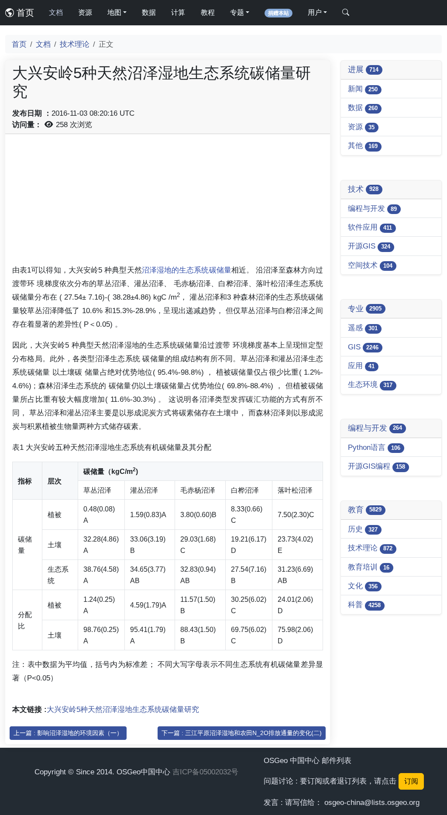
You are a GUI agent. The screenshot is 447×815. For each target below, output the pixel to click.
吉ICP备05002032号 (205, 771)
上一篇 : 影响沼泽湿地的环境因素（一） (68, 732)
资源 (85, 12)
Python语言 (374, 447)
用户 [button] (315, 12)
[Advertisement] (167, 202)
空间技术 (370, 265)
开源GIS (369, 246)
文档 (56, 12)
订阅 (411, 781)
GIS (363, 346)
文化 (363, 585)
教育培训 (368, 567)
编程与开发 (372, 208)
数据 (149, 12)
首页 (24, 12)
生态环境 (370, 384)
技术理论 (74, 44)
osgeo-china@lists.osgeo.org (371, 802)
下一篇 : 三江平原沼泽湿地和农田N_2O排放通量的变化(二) (242, 732)
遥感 (363, 327)
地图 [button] (114, 12)
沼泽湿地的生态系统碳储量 (186, 270)
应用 (361, 365)
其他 (363, 145)
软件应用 (370, 227)
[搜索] (346, 12)
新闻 (363, 88)
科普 (364, 604)
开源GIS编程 (376, 466)
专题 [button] (237, 12)
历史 (363, 529)
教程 (208, 12)
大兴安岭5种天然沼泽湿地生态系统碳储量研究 (123, 709)
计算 (178, 12)
